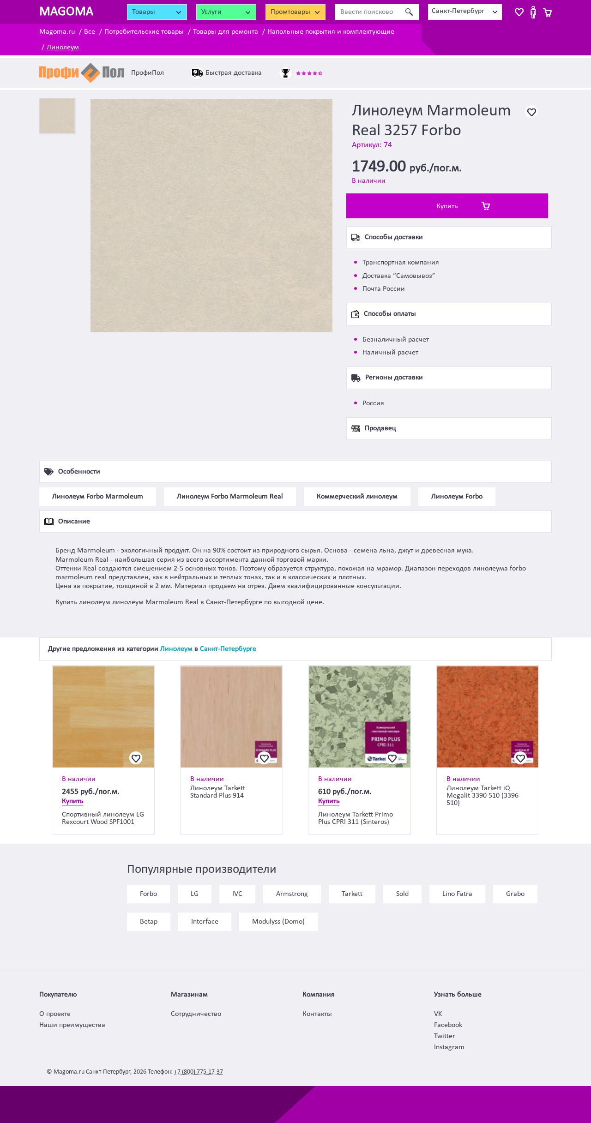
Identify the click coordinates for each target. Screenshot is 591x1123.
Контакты (317, 1014)
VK (438, 1014)
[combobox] (465, 12)
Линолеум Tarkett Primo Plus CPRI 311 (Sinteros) (355, 818)
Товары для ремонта (225, 32)
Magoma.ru (57, 32)
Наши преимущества (72, 1025)
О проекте (55, 1014)
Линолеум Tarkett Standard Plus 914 (217, 792)
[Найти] (408, 12)
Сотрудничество (196, 1014)
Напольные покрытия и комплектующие (330, 32)
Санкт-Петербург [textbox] (458, 11)
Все (89, 32)
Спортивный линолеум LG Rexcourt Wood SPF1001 (103, 818)
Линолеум (63, 47)
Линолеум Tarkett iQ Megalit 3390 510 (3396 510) (482, 796)
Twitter (444, 1036)
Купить (447, 206)
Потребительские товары (144, 32)
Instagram (449, 1047)
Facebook (448, 1025)
